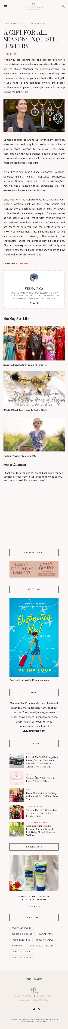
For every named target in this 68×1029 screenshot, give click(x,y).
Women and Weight (21, 958)
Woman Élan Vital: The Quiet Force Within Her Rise (41, 779)
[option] (34, 879)
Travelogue (18, 946)
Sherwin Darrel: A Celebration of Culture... (25, 365)
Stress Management (37, 822)
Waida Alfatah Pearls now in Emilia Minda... (26, 410)
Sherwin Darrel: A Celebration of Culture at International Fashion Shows (41, 813)
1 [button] (29, 906)
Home (28, 979)
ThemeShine (41, 1022)
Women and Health (21, 952)
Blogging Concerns (22, 934)
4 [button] (36, 906)
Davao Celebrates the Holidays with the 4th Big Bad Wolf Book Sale (42, 796)
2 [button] (32, 906)
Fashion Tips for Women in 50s (19, 456)
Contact (38, 979)
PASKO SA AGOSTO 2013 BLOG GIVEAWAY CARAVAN (34, 898)
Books (29, 754)
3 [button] (34, 906)
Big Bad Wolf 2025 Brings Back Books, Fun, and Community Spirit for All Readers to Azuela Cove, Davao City (42, 762)
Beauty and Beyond (21, 928)
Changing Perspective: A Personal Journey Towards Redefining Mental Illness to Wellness (40, 830)
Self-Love (31, 774)
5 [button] (39, 906)
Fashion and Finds (13, 23)
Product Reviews (44, 940)
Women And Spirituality (41, 946)
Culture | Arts (34, 806)
